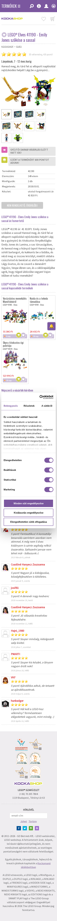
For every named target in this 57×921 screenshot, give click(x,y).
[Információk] (38, 7)
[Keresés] (31, 7)
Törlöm (32, 821)
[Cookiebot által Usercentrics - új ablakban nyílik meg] (40, 397)
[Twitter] (25, 828)
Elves (19, 46)
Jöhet (23, 821)
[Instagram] (31, 828)
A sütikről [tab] (46, 405)
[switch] (48, 470)
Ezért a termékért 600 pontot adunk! (29, 161)
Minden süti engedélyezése (29, 503)
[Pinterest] (37, 828)
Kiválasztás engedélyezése (28, 512)
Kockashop (7, 46)
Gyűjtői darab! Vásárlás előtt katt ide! (29, 151)
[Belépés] (46, 7)
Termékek (9, 6)
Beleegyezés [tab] (11, 405)
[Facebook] (19, 828)
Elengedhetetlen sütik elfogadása (28, 521)
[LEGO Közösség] (53, 7)
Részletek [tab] (29, 405)
